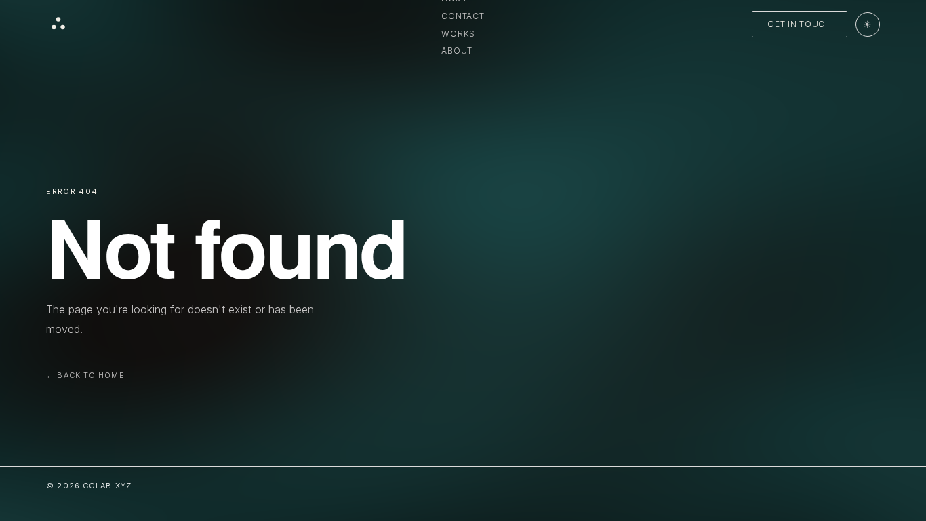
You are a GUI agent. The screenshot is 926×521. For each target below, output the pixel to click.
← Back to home (85, 375)
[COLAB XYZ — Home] (58, 24)
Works (458, 33)
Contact (462, 16)
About (456, 50)
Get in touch (799, 24)
